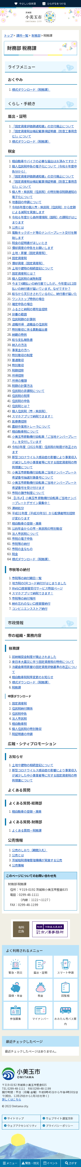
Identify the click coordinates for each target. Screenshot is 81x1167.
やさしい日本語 (27, 3)
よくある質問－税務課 (26, 830)
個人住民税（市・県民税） (29, 411)
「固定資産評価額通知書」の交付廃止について (43, 126)
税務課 (16, 687)
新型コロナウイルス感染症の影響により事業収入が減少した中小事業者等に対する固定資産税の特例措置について (44, 462)
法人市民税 (19, 718)
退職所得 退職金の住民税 (29, 324)
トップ (8, 35)
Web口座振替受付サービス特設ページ (37, 588)
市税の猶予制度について (28, 492)
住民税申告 (19, 713)
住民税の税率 (21, 395)
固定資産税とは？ (24, 273)
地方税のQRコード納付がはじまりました (39, 583)
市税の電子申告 (22, 538)
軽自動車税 (19, 723)
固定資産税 (19, 258)
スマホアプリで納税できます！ (32, 416)
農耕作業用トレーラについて (31, 426)
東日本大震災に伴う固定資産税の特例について (43, 661)
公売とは (18, 227)
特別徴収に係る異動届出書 (29, 329)
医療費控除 (19, 421)
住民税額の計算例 (24, 319)
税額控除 (18, 370)
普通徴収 (18, 360)
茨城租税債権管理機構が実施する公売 (37, 860)
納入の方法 (19, 345)
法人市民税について (25, 533)
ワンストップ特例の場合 (28, 299)
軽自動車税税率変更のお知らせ (32, 677)
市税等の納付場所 (24, 598)
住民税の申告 (21, 401)
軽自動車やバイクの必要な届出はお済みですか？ (44, 161)
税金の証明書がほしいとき (29, 243)
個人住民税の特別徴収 (26, 728)
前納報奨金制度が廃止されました (34, 656)
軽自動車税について (25, 431)
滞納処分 (18, 508)
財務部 (36, 35)
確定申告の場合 (22, 304)
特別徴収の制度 (22, 355)
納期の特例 (19, 334)
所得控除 (18, 375)
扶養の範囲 (19, 314)
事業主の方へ (21, 350)
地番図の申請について (26, 202)
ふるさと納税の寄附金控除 (29, 309)
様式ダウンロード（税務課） (31, 89)
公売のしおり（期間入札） (29, 850)
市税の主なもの (22, 549)
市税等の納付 (21, 543)
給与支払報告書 (22, 339)
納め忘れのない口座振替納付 (31, 603)
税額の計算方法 (22, 385)
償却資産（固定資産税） (28, 263)
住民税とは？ (21, 406)
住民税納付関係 (22, 708)
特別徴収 (18, 365)
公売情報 (18, 865)
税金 (15, 554)
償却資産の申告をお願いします (32, 247)
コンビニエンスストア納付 (29, 608)
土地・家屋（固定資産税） (29, 253)
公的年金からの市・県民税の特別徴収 (37, 528)
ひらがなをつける (56, 3)
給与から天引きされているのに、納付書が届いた (44, 293)
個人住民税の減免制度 (26, 278)
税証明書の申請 (22, 734)
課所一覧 (22, 35)
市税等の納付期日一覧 (26, 578)
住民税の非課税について (28, 390)
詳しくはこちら (11, 1099)
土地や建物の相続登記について (32, 268)
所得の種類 (19, 380)
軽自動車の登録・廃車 (26, 523)
